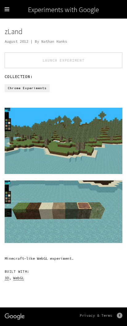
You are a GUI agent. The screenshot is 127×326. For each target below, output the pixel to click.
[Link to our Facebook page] (119, 315)
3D (7, 278)
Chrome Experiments (27, 88)
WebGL (18, 278)
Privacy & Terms (96, 315)
